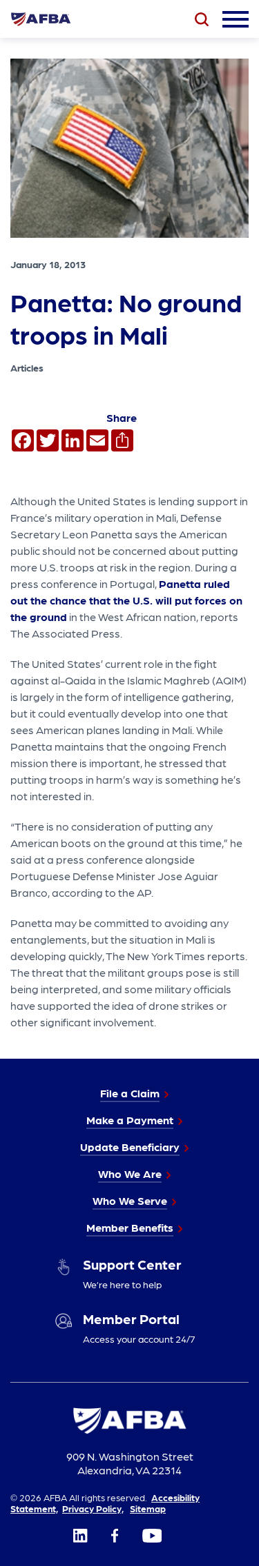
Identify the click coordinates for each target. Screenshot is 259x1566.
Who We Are (130, 1173)
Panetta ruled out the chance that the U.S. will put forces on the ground (126, 600)
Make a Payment (129, 1119)
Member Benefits (129, 1227)
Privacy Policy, (93, 1508)
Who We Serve (130, 1200)
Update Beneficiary (130, 1146)
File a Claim (130, 1092)
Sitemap (148, 1508)
